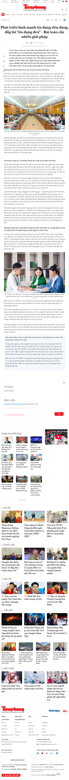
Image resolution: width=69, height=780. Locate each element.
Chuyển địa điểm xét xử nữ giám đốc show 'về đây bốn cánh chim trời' (11, 566)
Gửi (59, 414)
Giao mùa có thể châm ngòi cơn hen (33, 687)
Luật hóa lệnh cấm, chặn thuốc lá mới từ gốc (12, 688)
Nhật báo (18, 716)
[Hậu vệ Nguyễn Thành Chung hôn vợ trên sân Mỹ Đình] (57, 588)
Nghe (3, 56)
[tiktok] (48, 753)
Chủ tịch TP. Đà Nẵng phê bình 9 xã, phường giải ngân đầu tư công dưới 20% (57, 531)
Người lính (65, 14)
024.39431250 (8, 744)
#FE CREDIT (9, 391)
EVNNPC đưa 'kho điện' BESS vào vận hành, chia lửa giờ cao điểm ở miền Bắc (7, 468)
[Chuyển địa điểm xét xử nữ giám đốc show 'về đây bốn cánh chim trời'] (12, 554)
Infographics (20, 719)
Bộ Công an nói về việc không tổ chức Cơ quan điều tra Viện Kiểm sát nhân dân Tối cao (34, 568)
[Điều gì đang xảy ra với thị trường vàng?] (7, 479)
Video (3, 716)
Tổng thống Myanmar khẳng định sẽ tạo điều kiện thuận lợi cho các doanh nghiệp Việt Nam (11, 532)
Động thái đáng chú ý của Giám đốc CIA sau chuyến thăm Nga (34, 631)
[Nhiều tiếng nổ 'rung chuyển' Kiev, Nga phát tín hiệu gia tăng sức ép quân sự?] (12, 619)
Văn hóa (30, 729)
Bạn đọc (44, 732)
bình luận (60, 20)
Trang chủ (3, 14)
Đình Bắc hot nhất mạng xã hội (33, 597)
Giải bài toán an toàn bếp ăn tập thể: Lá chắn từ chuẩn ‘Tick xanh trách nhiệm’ (36, 489)
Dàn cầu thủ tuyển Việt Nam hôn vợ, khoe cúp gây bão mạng (11, 600)
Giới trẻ (44, 14)
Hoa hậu (30, 732)
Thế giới (38, 14)
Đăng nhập (7, 404)
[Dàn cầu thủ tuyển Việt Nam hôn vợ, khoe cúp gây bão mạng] (12, 588)
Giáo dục (4, 732)
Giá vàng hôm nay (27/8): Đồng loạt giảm (22, 465)
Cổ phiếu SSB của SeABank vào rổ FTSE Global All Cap (21, 487)
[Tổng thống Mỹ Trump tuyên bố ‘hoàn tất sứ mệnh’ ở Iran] (57, 619)
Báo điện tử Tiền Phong (34, 7)
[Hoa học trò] (65, 711)
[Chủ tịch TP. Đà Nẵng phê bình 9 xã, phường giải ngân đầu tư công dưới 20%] (57, 517)
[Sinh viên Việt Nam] (54, 711)
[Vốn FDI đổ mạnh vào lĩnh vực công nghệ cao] (36, 457)
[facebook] (63, 1)
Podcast (45, 716)
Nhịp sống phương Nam (48, 735)
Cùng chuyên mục (12, 433)
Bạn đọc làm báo (12, 775)
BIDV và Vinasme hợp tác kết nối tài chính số (35, 448)
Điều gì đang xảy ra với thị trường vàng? (6, 486)
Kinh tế (13, 14)
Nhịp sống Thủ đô (33, 735)
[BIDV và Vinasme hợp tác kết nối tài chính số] (36, 439)
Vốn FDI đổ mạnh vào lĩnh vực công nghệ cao (35, 466)
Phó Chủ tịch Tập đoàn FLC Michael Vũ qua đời (7, 448)
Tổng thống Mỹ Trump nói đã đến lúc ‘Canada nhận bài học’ (60, 656)
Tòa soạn (5, 739)
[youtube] (66, 1)
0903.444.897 (8, 752)
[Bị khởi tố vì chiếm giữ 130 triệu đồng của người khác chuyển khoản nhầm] (57, 554)
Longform (5, 719)
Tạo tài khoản (19, 404)
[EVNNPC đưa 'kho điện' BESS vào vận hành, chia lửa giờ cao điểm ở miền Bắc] (7, 457)
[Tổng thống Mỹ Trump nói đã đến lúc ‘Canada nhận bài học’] (60, 646)
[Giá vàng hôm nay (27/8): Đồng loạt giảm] (22, 457)
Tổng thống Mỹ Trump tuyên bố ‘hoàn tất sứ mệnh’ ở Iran (57, 631)
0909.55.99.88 (43, 742)
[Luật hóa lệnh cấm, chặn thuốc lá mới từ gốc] (12, 677)
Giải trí (7, 579)
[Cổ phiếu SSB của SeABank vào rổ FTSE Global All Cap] (22, 479)
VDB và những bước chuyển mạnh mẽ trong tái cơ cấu (22, 448)
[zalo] (52, 753)
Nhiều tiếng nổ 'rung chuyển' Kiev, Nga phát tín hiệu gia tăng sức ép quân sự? (12, 633)
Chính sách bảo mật (18, 760)
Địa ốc (26, 14)
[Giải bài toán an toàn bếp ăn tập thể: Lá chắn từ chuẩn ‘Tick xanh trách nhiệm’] (36, 479)
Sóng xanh (20, 14)
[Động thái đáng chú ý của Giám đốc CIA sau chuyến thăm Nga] (34, 619)
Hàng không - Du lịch (8, 735)
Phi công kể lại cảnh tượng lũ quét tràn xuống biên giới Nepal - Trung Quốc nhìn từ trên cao (26, 658)
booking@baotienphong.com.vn (48, 744)
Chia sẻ (3, 61)
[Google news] (57, 753)
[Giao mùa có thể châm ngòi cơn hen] (34, 677)
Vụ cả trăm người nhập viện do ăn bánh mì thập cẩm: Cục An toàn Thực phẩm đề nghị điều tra (56, 692)
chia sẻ (48, 20)
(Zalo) (49, 742)
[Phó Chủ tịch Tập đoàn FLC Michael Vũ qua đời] (7, 439)
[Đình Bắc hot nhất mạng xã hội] (34, 588)
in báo (56, 20)
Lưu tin (3, 66)
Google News (64, 20)
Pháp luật (51, 14)
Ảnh (29, 716)
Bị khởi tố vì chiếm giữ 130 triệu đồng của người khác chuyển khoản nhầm (56, 568)
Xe (15, 729)
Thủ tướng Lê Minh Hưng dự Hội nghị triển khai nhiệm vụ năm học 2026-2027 (34, 531)
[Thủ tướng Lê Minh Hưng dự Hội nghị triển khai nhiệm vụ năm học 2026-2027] (34, 517)
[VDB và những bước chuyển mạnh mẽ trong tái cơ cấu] (22, 439)
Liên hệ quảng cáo (43, 739)
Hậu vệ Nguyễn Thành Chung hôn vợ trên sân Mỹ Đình (56, 600)
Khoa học (17, 732)
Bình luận (3, 71)
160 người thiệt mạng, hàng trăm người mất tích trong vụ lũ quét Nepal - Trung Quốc (42, 658)
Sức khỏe (32, 14)
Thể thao (57, 14)
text (52, 20)
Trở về (3, 76)
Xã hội (8, 14)
